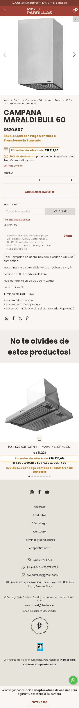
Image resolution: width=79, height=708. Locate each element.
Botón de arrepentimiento (39, 664)
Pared (58, 100)
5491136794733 (42, 560)
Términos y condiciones (39, 540)
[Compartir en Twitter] (20, 318)
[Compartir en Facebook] (13, 318)
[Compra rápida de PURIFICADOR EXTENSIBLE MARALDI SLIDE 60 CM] (39, 439)
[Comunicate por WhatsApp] (73, 680)
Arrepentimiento (39, 548)
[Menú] (6, 11)
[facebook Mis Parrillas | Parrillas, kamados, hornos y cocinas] (39, 492)
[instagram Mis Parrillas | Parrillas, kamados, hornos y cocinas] (31, 492)
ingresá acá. (68, 659)
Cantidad (8, 173)
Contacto (39, 531)
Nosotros (39, 507)
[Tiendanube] (39, 606)
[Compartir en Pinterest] (27, 318)
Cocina (17, 100)
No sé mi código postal (17, 219)
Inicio (7, 100)
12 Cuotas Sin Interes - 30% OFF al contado (39, 3)
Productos (39, 515)
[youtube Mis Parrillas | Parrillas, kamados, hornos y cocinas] (47, 492)
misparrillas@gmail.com (42, 575)
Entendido (39, 702)
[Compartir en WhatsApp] (7, 318)
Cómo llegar (39, 523)
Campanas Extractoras (38, 100)
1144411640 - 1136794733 (42, 567)
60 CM (68, 100)
